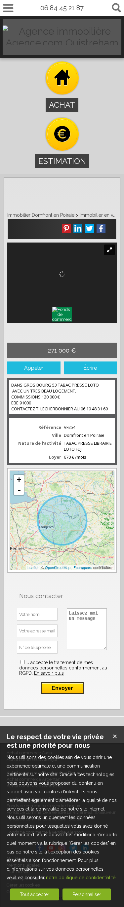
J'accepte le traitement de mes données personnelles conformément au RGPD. (63, 668)
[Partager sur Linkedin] (77, 228)
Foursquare (82, 567)
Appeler (33, 368)
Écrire (90, 368)
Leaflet (32, 567)
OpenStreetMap (57, 567)
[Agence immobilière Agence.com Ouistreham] (62, 43)
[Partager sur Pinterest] (66, 228)
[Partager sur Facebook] (101, 228)
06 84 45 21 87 (62, 8)
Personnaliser (86, 894)
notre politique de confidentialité (80, 877)
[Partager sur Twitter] (89, 228)
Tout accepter (34, 894)
